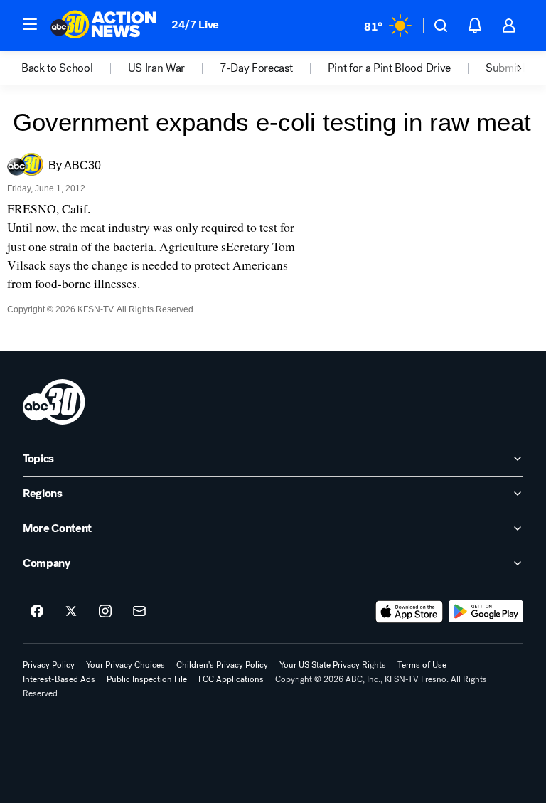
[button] (30, 24)
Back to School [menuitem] (57, 68)
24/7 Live (195, 24)
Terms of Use (421, 665)
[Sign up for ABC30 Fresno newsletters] (139, 611)
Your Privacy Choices (125, 665)
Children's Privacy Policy (222, 665)
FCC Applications (231, 679)
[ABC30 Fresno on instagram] (105, 611)
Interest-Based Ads (59, 679)
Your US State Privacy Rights (332, 665)
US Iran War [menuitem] (156, 68)
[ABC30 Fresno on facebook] (37, 611)
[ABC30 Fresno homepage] (103, 25)
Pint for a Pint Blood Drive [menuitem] (389, 68)
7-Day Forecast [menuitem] (256, 68)
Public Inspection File (147, 679)
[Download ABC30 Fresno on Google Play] (486, 611)
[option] (74, 68)
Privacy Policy (49, 665)
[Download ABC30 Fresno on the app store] (409, 611)
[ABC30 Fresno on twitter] (71, 611)
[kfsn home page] (54, 402)
